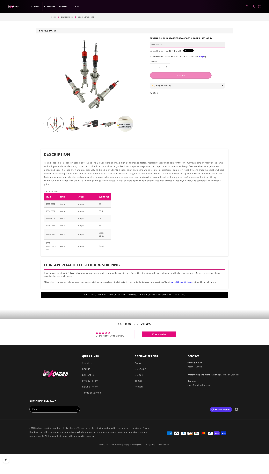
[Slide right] (137, 124)
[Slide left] (44, 124)
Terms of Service (91, 392)
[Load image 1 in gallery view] (55, 124)
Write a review (159, 334)
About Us (87, 363)
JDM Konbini (109, 445)
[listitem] (187, 85)
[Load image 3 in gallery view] (90, 124)
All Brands (36, 6)
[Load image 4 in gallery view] (108, 124)
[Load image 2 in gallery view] (73, 124)
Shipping (63, 6)
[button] (259, 6)
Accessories (49, 6)
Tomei (138, 380)
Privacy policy (150, 445)
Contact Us (88, 374)
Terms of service (164, 445)
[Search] (247, 6)
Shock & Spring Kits (86, 17)
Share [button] (155, 93)
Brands (86, 368)
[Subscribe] (77, 409)
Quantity (153, 61)
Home (53, 17)
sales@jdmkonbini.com (181, 282)
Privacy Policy (90, 380)
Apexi (138, 363)
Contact (77, 6)
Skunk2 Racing (67, 17)
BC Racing (140, 368)
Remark (139, 386)
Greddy (139, 374)
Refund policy (137, 445)
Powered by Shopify (122, 445)
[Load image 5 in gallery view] (125, 124)
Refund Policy (90, 386)
